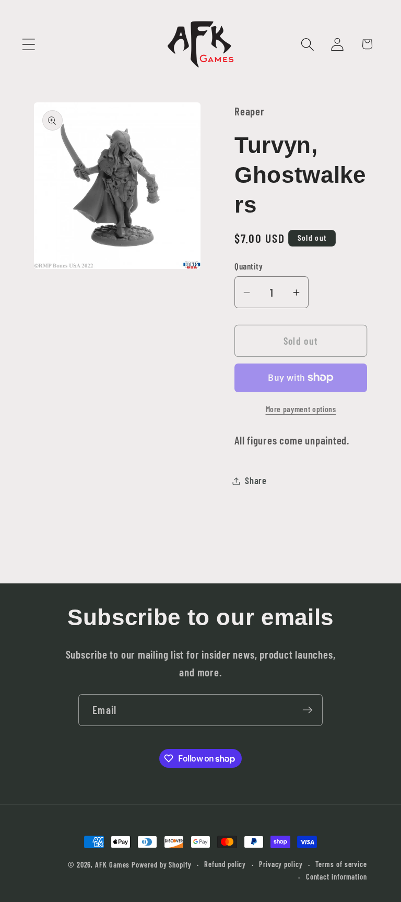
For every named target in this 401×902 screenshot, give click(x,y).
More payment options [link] (301, 409)
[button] (28, 44)
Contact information (336, 876)
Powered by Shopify (161, 864)
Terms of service (341, 864)
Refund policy (225, 864)
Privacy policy (281, 864)
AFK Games (112, 864)
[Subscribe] (307, 710)
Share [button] (256, 480)
